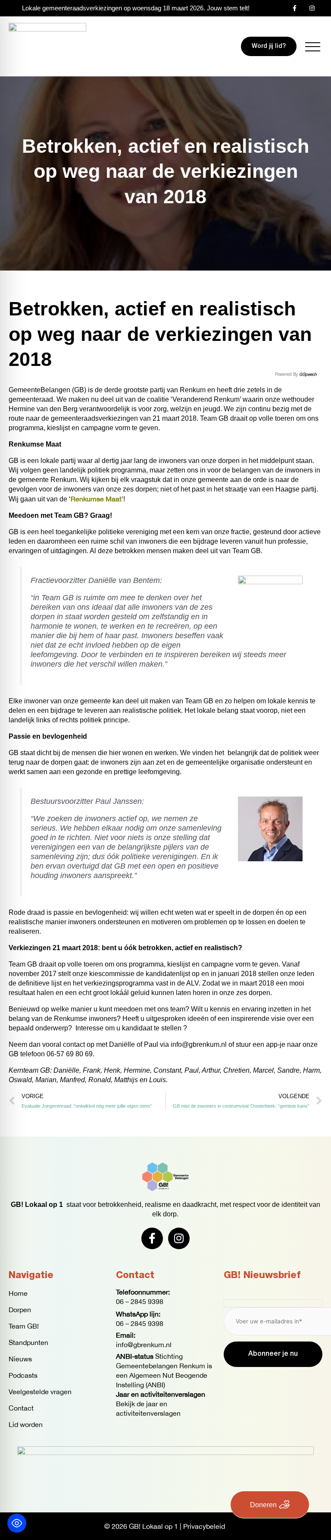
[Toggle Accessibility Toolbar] (16, 1523)
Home (18, 1293)
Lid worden (26, 1424)
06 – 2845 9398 (139, 1301)
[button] (312, 46)
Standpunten (28, 1342)
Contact (21, 1408)
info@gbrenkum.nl (144, 1344)
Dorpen (20, 1309)
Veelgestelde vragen (40, 1391)
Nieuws (20, 1359)
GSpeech (308, 374)
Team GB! (24, 1326)
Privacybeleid (204, 1526)
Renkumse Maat (96, 499)
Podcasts (23, 1375)
